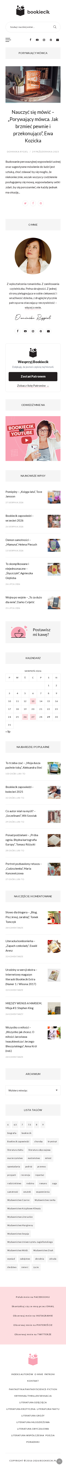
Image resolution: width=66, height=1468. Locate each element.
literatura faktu (15, 1150)
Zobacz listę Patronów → (33, 385)
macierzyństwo (15, 1158)
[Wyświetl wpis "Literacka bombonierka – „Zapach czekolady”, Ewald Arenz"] (54, 947)
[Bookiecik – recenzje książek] (33, 10)
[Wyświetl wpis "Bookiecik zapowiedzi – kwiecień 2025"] (54, 793)
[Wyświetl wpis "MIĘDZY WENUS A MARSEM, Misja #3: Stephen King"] (54, 1009)
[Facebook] (30, 40)
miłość (48, 1158)
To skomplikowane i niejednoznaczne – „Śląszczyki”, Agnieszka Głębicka (19, 571)
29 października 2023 (45, 151)
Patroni (50, 1374)
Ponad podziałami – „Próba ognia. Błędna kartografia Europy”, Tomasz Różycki (22, 839)
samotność (12, 1192)
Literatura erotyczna (21, 1409)
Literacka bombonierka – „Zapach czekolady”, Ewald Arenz (21, 945)
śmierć (24, 1267)
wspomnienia (43, 1192)
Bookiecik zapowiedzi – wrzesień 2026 (20, 518)
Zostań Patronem (33, 376)
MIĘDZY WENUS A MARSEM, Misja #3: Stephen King (24, 1006)
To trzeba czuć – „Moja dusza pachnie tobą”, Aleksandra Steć (24, 765)
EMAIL (33, 1306)
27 (33, 717)
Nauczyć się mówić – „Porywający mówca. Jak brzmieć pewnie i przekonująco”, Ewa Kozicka (33, 126)
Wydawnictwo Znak (43, 1250)
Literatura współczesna (27, 1435)
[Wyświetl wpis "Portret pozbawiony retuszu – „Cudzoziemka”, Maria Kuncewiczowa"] (54, 870)
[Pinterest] (51, 40)
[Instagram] (44, 40)
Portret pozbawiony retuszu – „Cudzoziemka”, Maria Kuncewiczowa (24, 868)
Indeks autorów (22, 1374)
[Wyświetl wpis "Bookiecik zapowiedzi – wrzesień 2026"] (54, 522)
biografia (11, 1133)
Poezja (50, 1435)
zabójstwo (25, 1259)
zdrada (52, 1259)
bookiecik (27, 1133)
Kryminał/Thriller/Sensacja (33, 1395)
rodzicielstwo (14, 1183)
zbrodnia (39, 1259)
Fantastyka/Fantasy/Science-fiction (33, 1389)
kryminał (52, 1141)
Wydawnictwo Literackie (20, 1217)
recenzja (25, 1175)
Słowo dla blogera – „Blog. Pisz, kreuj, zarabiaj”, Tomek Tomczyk (22, 917)
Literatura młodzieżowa (33, 1422)
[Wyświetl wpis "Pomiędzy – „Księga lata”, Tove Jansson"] (54, 498)
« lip (8, 731)
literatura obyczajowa (39, 1150)
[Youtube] (37, 40)
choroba (38, 1141)
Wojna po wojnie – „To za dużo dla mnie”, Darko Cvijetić (24, 600)
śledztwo (11, 1267)
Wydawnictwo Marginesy (20, 1225)
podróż (28, 1166)
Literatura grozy (33, 1415)
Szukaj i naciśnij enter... (22, 27)
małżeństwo (34, 1158)
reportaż (39, 1175)
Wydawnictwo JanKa (45, 1200)
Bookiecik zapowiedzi (18, 1141)
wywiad (11, 1259)
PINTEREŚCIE (33, 1325)
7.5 (29, 1124)
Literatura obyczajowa (33, 1428)
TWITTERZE (33, 1334)
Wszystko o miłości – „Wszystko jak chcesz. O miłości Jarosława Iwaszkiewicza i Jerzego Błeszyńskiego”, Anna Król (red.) (21, 1039)
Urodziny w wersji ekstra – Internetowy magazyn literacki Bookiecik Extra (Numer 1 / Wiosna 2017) (21, 976)
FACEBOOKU (33, 1297)
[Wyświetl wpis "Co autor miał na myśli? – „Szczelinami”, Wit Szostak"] (54, 817)
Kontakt (33, 1380)
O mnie (38, 1374)
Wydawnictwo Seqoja (18, 1233)
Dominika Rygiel (17, 151)
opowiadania (13, 1166)
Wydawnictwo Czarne (18, 1200)
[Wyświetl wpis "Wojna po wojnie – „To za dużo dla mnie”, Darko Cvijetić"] (54, 603)
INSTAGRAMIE (33, 1315)
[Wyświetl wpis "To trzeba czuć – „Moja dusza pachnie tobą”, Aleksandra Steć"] (54, 769)
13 (33, 701)
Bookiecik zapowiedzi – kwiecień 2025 (20, 789)
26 (25, 717)
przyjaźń (11, 1175)
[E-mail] (57, 40)
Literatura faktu (48, 1409)
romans (43, 1183)
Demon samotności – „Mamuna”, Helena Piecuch (21, 542)
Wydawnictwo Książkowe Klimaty (24, 1208)
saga (54, 1183)
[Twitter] (25, 203)
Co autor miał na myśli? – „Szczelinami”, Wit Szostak (21, 813)
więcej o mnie (33, 307)
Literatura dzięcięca (33, 1402)
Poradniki (33, 1442)
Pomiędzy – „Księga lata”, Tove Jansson (24, 494)
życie (36, 1267)
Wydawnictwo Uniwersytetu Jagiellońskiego (30, 1242)
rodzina (30, 1183)
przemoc (41, 1166)
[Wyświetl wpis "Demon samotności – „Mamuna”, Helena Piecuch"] (54, 546)
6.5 (15, 1124)
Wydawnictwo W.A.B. (17, 1250)
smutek (27, 1192)
